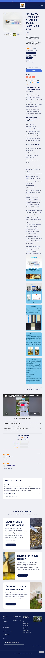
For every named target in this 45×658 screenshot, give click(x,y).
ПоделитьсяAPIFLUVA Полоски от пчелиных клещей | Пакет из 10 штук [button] (34, 389)
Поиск (4, 618)
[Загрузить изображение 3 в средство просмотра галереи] (14, 34)
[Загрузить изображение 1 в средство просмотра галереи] (7, 34)
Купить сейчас (22, 575)
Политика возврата (5, 622)
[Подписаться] (23, 645)
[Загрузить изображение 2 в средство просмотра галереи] (10, 34)
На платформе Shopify (28, 653)
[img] (6, 454)
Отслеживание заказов (6, 635)
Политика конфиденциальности (7, 631)
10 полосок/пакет (31, 52)
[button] (2, 5)
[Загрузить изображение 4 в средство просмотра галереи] (18, 34)
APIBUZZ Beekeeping (20, 653)
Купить (33, 70)
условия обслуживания (6, 626)
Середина (29, 57)
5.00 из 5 (26, 437)
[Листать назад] (4, 34)
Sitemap (5, 638)
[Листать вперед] (21, 34)
